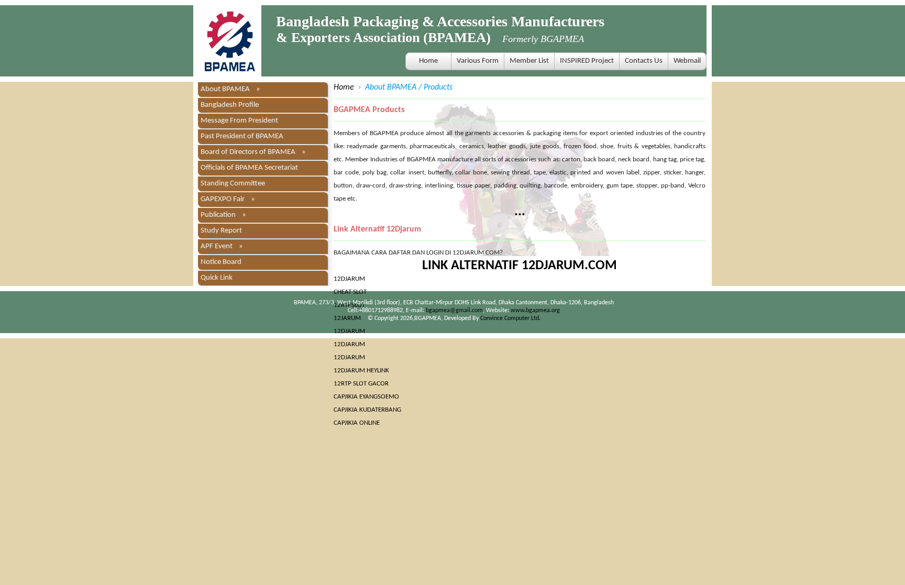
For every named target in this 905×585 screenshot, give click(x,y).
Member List (529, 61)
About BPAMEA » (230, 89)
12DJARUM (349, 278)
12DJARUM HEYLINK (361, 370)
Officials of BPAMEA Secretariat (249, 168)
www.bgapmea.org (535, 310)
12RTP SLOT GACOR (361, 383)
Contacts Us (644, 61)
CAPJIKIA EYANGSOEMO (366, 396)
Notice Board (221, 262)
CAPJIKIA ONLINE (357, 423)
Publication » (223, 215)
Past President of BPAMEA (242, 136)
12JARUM (347, 318)
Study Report (221, 231)
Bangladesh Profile (230, 105)
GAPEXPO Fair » (228, 199)
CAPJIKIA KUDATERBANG (367, 409)
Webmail (687, 61)
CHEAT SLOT (350, 292)
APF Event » (222, 246)
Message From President (239, 121)
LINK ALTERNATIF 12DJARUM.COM (519, 266)
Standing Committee (233, 183)
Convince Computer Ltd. (510, 318)
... (519, 212)
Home (428, 61)
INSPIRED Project (587, 61)
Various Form (478, 61)
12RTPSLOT (349, 305)
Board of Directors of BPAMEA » (253, 152)
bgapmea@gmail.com (454, 310)
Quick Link (217, 278)
